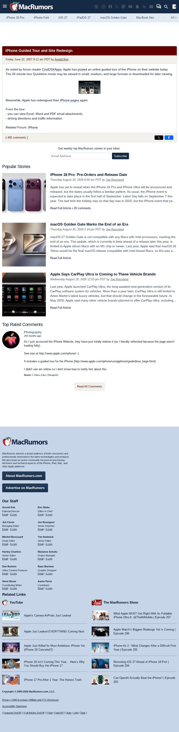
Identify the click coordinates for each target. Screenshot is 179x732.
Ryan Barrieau (46, 566)
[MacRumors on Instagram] (103, 6)
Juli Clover (8, 522)
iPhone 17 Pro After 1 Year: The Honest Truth (52, 679)
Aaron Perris (45, 581)
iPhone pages (69, 100)
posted (82, 69)
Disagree (52, 375)
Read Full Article (60, 208)
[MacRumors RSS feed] (144, 6)
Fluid (49, 712)
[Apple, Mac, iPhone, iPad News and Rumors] (31, 11)
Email (5, 514)
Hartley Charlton (11, 551)
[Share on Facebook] (169, 137)
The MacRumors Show (120, 602)
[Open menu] (4, 6)
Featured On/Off (12, 712)
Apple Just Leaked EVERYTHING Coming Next (54, 631)
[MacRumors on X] (117, 6)
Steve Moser (9, 581)
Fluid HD (59, 712)
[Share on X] (159, 137)
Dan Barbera (9, 566)
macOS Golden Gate (113, 17)
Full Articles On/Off (34, 712)
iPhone (33, 127)
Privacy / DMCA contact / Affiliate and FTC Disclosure (30, 700)
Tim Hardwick (45, 537)
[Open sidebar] (174, 7)
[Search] (168, 7)
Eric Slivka (44, 507)
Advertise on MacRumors (25, 488)
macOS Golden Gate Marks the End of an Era (89, 224)
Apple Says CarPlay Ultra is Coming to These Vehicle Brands (103, 274)
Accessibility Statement (14, 706)
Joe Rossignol (115, 179)
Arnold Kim (62, 59)
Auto (69, 712)
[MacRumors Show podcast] (96, 6)
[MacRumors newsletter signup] (151, 6)
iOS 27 (63, 17)
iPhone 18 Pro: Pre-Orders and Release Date (88, 175)
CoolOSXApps (52, 69)
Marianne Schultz (48, 551)
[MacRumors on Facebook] (110, 6)
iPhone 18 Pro (15, 17)
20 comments (82, 208)
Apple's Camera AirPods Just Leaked (47, 615)
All (174, 17)
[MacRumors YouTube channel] (130, 6)
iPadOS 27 (84, 17)
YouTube (16, 602)
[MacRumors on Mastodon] (123, 6)
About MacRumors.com (24, 476)
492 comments (16, 137)
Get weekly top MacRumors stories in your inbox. (89, 148)
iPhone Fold (41, 17)
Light (75, 712)
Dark (83, 712)
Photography (32, 332)
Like (43, 375)
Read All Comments (89, 386)
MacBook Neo (145, 17)
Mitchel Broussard (12, 537)
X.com (13, 514)
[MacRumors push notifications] (137, 6)
